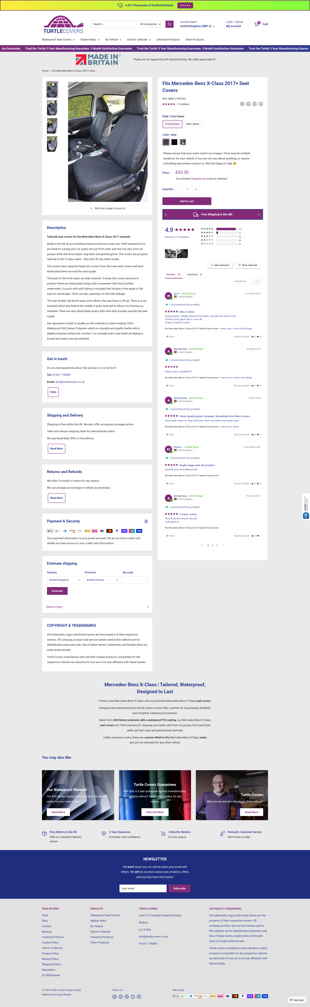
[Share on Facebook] (242, 103)
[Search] (169, 24)
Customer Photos (53, 937)
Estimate (57, 591)
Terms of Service (52, 948)
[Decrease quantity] (179, 189)
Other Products (194, 39)
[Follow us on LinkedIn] (139, 996)
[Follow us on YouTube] (133, 996)
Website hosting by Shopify (56, 994)
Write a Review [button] (249, 265)
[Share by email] (260, 103)
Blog (45, 920)
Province (90, 572)
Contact (47, 926)
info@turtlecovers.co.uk (70, 381)
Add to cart (187, 201)
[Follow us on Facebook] (114, 996)
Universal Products (168, 39)
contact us (197, 163)
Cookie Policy (50, 942)
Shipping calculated (202, 178)
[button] (253, 336)
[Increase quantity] (196, 189)
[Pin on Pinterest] (248, 103)
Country (52, 572)
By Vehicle (111, 39)
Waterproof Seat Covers (56, 39)
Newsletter (48, 969)
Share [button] (171, 336)
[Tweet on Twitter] (254, 103)
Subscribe (179, 888)
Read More (56, 448)
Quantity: (168, 189)
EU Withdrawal (51, 975)
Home (45, 70)
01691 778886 (61, 374)
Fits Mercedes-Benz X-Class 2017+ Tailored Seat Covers (192, 328)
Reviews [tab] (170, 274)
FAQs (53, 392)
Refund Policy (54, 607)
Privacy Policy (50, 953)
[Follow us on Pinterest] (126, 996)
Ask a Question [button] (221, 265)
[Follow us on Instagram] (120, 996)
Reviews (47, 931)
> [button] (223, 545)
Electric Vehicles (137, 39)
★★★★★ (185, 5)
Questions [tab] (192, 274)
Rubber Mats (88, 39)
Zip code (128, 572)
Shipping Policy (51, 964)
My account (233, 26)
